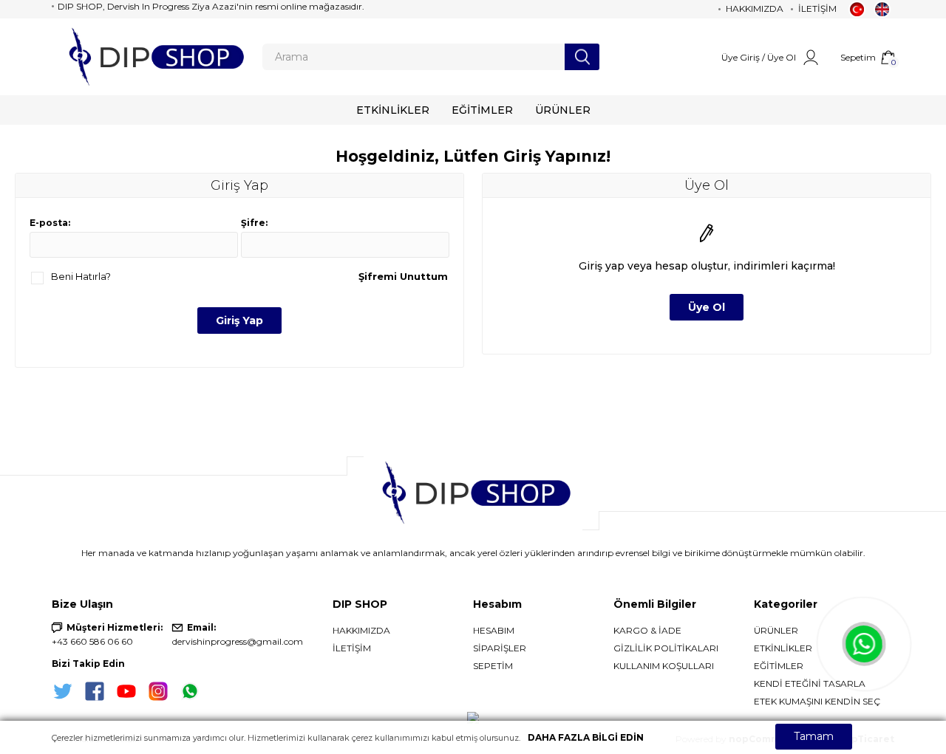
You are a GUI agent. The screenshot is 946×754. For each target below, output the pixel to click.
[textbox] (413, 57)
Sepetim (493, 665)
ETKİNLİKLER (783, 648)
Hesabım (493, 630)
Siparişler (499, 648)
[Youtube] (126, 691)
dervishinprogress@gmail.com (237, 641)
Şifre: (254, 222)
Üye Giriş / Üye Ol (758, 57)
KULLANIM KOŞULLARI (663, 665)
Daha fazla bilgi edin (586, 737)
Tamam (814, 736)
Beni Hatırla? (81, 276)
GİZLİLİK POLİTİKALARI (665, 648)
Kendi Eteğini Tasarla (809, 683)
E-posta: (50, 222)
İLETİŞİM (352, 648)
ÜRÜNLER (776, 630)
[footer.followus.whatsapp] (190, 691)
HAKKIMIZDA (361, 630)
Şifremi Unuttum (403, 276)
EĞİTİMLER (778, 665)
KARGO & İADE (647, 630)
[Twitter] (63, 691)
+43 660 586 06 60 (92, 641)
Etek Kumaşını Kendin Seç (817, 701)
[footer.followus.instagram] (158, 691)
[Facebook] (95, 691)
